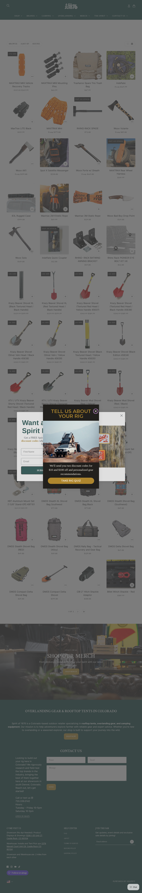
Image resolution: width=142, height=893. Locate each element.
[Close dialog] (95, 411)
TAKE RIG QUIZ (71, 480)
